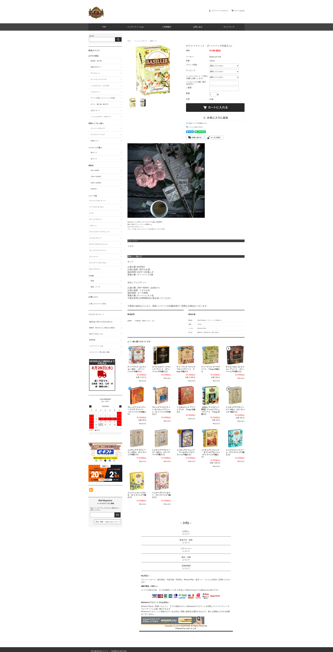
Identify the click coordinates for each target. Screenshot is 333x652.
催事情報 (92, 340)
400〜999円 (94, 170)
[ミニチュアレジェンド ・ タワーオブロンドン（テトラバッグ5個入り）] (210, 438)
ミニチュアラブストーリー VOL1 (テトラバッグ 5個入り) (235, 409)
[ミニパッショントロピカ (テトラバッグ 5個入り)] (136, 481)
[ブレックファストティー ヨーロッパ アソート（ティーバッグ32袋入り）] (161, 395)
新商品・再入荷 (95, 61)
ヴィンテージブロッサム (97, 263)
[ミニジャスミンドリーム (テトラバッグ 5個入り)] (235, 438)
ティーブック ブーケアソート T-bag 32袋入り (210, 369)
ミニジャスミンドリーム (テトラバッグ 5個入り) (235, 452)
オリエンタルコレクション (98, 244)
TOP (104, 27)
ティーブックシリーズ (97, 79)
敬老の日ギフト (95, 67)
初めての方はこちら (96, 334)
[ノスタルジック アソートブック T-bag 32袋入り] (186, 395)
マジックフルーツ (95, 219)
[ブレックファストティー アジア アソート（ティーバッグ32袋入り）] (136, 395)
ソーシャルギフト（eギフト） (100, 117)
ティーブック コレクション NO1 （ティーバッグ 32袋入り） (136, 369)
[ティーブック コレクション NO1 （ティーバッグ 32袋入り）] (136, 355)
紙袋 (91, 281)
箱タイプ (93, 152)
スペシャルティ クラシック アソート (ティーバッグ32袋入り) (161, 369)
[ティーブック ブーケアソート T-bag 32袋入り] (210, 355)
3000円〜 (93, 189)
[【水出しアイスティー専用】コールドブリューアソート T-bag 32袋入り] (210, 395)
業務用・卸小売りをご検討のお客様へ (102, 328)
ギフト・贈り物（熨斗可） (99, 104)
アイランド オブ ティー (97, 201)
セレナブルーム (94, 269)
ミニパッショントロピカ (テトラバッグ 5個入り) (136, 495)
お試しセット (94, 110)
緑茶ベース (154, 41)
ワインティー (93, 257)
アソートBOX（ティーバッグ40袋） (102, 98)
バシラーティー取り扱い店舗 (99, 352)
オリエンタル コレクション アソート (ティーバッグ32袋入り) (235, 369)
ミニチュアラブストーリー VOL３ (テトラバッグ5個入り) (161, 452)
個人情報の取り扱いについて (99, 651)
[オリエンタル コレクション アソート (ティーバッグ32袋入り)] (235, 355)
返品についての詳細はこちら (198, 123)
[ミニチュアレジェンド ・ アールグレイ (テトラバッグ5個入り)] (186, 438)
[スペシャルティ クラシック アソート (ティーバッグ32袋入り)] (161, 355)
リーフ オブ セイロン (96, 207)
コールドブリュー (95, 238)
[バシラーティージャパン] (96, 18)
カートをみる (239, 11)
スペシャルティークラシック (99, 232)
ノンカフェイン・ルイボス (99, 86)
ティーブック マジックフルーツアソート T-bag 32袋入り (186, 369)
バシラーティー (95, 314)
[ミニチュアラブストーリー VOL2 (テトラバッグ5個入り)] (136, 438)
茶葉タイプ (93, 141)
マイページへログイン (220, 11)
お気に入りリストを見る (97, 304)
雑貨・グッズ (94, 287)
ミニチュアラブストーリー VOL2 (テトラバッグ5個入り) (136, 452)
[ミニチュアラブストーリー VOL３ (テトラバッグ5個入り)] (161, 438)
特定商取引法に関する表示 (119, 651)
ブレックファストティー (97, 250)
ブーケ (91, 213)
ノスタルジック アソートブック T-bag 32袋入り (186, 409)
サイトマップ (228, 27)
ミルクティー (94, 92)
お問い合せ (197, 27)
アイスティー (94, 73)
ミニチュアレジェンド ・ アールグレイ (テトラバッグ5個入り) (186, 452)
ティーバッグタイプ (140, 41)
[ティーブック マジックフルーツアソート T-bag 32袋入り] (186, 355)
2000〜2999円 (95, 183)
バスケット (93, 225)
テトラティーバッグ (97, 134)
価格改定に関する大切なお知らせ (101, 322)
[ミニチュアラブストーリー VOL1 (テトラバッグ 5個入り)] (235, 395)
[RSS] (91, 490)
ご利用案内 (166, 27)
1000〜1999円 (95, 176)
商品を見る (142, 381)
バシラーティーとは (135, 27)
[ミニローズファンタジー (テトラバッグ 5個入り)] (161, 481)
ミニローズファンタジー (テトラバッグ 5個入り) (161, 495)
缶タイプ (93, 159)
